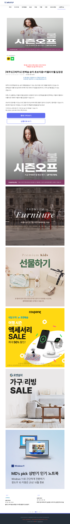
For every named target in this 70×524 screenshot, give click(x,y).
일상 (30, 7)
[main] (9, 2)
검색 (7, 495)
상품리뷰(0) (7, 498)
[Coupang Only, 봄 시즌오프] (35, 34)
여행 (41, 7)
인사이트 (16, 7)
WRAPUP (40, 521)
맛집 (36, 7)
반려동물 (24, 7)
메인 (10, 7)
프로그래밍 (53, 7)
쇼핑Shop (61, 7)
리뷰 (46, 7)
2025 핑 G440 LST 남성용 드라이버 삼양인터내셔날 (18, 502)
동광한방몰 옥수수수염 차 (43, 504)
